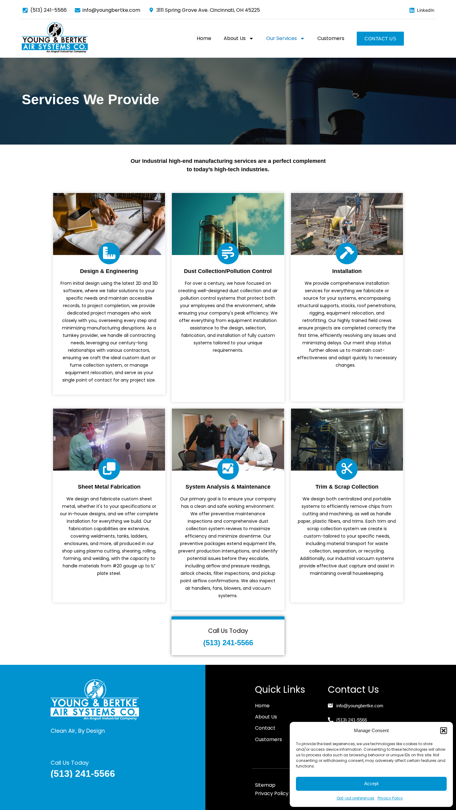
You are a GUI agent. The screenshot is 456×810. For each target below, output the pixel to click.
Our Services (281, 38)
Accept (371, 783)
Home (204, 38)
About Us (235, 38)
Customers (330, 38)
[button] (443, 730)
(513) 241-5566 (228, 642)
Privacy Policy (390, 798)
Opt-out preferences (355, 798)
